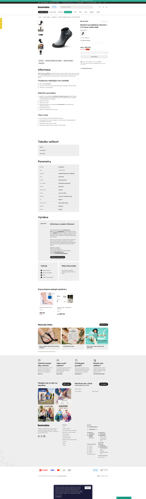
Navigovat (104, 384)
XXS (82, 43)
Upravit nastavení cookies (62, 475)
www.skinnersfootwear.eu (61, 253)
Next (111, 340)
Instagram (67, 384)
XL (99, 43)
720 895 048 (102, 433)
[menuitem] (43, 12)
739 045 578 (94, 2)
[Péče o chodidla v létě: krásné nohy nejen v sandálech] (49, 336)
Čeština (99, 2)
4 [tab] (99, 351)
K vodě (70, 196)
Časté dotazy (52, 2)
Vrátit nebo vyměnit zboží (99, 373)
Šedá (60, 176)
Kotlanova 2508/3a (91, 436)
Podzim (64, 193)
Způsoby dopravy (66, 435)
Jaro (59, 193)
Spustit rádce (59, 373)
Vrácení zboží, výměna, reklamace (70, 430)
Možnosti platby (66, 434)
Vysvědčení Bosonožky (68, 346)
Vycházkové (65, 196)
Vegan (66, 202)
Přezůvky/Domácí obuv (64, 173)
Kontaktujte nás (78, 373)
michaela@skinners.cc (58, 252)
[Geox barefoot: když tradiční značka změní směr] (96, 336)
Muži (65, 180)
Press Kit (64, 445)
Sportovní (61, 196)
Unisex (60, 180)
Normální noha (62, 183)
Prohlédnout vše (103, 324)
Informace (41, 60)
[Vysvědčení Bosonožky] (73, 336)
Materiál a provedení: (68, 60)
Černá (62, 176)
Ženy (63, 180)
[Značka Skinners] (84, 21)
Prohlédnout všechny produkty (57, 257)
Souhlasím (88, 487)
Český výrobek (62, 202)
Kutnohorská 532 (103, 446)
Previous (35, 340)
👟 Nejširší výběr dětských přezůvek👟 (87, 0)
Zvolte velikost (94, 56)
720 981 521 (102, 445)
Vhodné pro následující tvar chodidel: (53, 60)
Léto (62, 193)
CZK (105, 2)
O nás (39, 2)
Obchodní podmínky (67, 437)
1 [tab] (46, 351)
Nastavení (58, 496)
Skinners (60, 209)
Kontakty (57, 2)
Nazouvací (61, 206)
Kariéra (64, 443)
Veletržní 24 (102, 435)
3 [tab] (82, 351)
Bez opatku (61, 186)
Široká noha (67, 183)
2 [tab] (64, 351)
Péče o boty (41, 63)
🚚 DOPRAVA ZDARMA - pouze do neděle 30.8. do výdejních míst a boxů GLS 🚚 (65, 0)
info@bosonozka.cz (93, 426)
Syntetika (61, 189)
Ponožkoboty (61, 166)
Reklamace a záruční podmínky (69, 432)
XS (85, 43)
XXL (103, 43)
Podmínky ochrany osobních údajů (70, 439)
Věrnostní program (44, 2)
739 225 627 (81, 2)
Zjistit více (40, 373)
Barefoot (60, 199)
